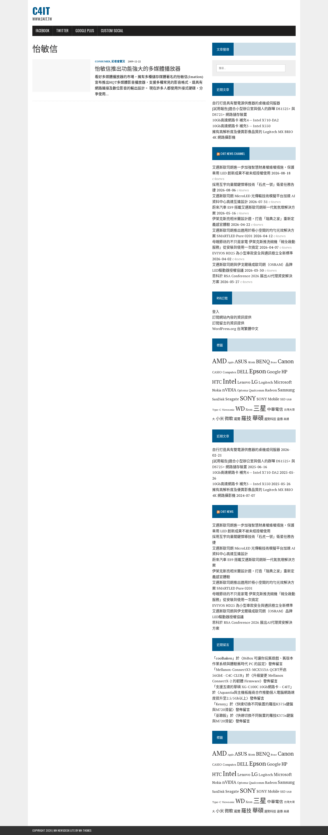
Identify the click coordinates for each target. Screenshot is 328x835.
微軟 (229, 418)
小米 (220, 418)
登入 (215, 311)
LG (254, 381)
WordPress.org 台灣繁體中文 (235, 328)
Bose (274, 362)
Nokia (216, 390)
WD (240, 408)
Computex (229, 372)
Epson (257, 371)
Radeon (271, 390)
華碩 (258, 418)
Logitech (266, 382)
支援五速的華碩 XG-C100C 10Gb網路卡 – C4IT (253, 686)
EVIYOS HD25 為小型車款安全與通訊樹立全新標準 (252, 253)
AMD (219, 361)
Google (274, 371)
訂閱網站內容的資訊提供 (231, 317)
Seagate (232, 399)
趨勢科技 (270, 419)
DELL (242, 371)
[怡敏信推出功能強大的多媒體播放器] (61, 89)
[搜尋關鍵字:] (250, 67)
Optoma (242, 390)
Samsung (286, 390)
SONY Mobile (268, 399)
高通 (286, 419)
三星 (259, 408)
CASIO (217, 372)
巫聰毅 (221, 715)
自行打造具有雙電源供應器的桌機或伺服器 (246, 103)
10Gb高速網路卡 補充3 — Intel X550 (241, 125)
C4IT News (226, 511)
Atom (251, 362)
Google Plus (84, 30)
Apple (231, 362)
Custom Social (112, 30)
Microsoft (283, 382)
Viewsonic (228, 409)
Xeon (249, 410)
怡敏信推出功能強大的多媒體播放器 (138, 68)
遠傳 (280, 419)
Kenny (221, 704)
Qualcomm (256, 390)
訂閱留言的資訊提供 (228, 323)
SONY (248, 398)
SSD (283, 399)
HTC (217, 381)
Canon (286, 361)
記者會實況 (118, 61)
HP (284, 371)
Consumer (102, 61)
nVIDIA (229, 390)
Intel (230, 381)
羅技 (246, 418)
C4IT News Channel (232, 153)
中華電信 (275, 409)
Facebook (42, 30)
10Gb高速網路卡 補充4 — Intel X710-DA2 (245, 120)
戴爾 (237, 419)
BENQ (263, 361)
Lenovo (243, 382)
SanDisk (218, 399)
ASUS (241, 361)
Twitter (62, 30)
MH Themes (85, 830)
